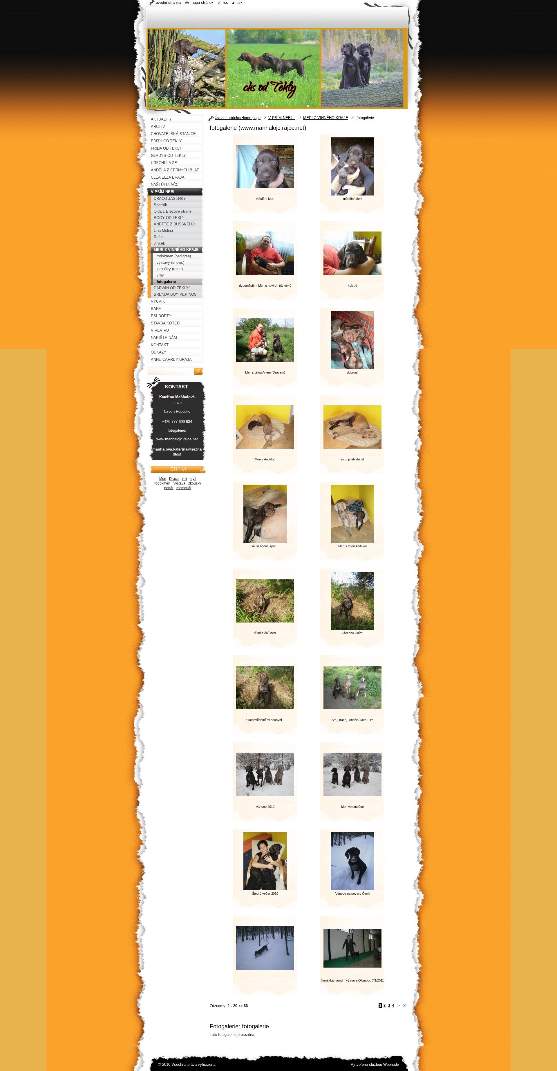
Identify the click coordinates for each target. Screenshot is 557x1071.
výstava (179, 483)
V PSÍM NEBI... (281, 118)
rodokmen (162, 483)
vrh (184, 478)
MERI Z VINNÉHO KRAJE (325, 118)
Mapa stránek (202, 2)
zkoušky (194, 483)
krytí (193, 478)
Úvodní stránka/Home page (238, 118)
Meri (162, 478)
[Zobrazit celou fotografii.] (265, 958)
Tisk (239, 2)
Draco (174, 478)
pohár (168, 488)
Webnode (391, 1064)
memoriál (183, 488)
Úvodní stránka (168, 2)
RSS (225, 2)
